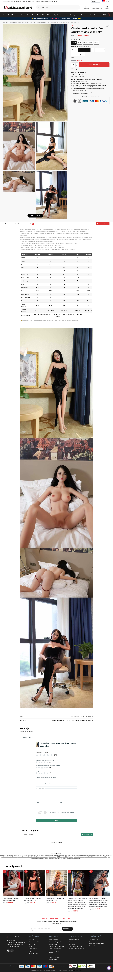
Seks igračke (32, 944)
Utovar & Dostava (53, 939)
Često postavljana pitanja (75, 946)
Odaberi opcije (13, 906)
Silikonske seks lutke (54, 859)
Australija (74, 50)
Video (50, 955)
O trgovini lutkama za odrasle (56, 946)
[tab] (6, 224)
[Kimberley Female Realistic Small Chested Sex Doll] (107, 26)
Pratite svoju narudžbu (74, 939)
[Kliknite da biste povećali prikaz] (35, 72)
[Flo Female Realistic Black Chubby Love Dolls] (108, 26)
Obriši (73, 57)
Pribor (30, 946)
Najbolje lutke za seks (34, 951)
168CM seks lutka (62, 855)
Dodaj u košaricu (94, 65)
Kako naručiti (72, 944)
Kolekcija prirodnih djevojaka (65, 857)
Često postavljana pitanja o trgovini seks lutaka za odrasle (96, 942)
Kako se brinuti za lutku (94, 939)
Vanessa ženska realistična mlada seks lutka (55, 900)
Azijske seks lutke (97, 855)
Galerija (6, 224)
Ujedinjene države (84, 50)
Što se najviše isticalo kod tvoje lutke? (46, 777)
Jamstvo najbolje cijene (55, 948)
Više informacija (19, 224)
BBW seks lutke (107, 855)
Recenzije (29, 224)
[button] (106, 14)
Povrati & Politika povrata (55, 942)
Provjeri (107, 9)
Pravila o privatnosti (54, 957)
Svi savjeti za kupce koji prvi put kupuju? (47, 783)
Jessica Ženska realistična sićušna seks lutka (32, 900)
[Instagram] (12, 950)
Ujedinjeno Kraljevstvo (78, 54)
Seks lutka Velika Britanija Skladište (39, 22)
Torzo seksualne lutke (34, 942)
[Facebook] (8, 950)
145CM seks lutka (31, 855)
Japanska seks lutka (30, 857)
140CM (74, 42)
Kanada (98, 50)
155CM (85, 42)
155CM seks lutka (41, 855)
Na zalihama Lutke (23, 22)
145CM (79, 42)
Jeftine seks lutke (7, 857)
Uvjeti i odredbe (53, 959)
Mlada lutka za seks (75, 859)
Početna (5, 22)
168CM (96, 42)
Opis (11, 224)
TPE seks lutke (65, 859)
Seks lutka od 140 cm (20, 855)
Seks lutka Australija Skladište (82, 857)
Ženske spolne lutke (18, 857)
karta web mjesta (77, 970)
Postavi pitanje (87, 834)
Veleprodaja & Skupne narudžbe (77, 948)
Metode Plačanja (53, 944)
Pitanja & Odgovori (41, 224)
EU (92, 50)
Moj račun (86, 9)
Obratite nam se (97, 9)
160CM (90, 42)
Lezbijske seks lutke (41, 857)
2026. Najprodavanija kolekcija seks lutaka (80, 855)
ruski (103, 50)
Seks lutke (13, 22)
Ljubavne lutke (52, 857)
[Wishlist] (20, 872)
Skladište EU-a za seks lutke (99, 857)
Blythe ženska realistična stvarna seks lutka (11, 900)
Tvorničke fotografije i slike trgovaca (55, 951)
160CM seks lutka (52, 855)
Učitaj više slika (35, 216)
